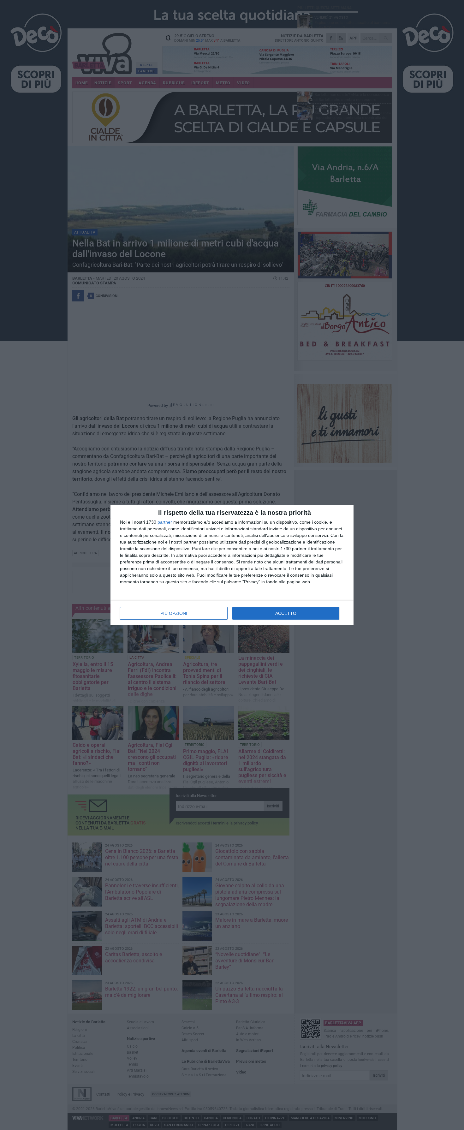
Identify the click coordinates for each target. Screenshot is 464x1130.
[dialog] (232, 565)
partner (165, 522)
